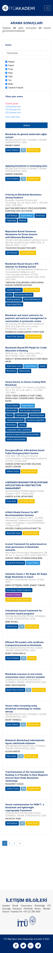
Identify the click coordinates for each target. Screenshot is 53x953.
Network (22, 220)
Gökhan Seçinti (13, 471)
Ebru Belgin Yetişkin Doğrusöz (19, 590)
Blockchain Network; (23, 294)
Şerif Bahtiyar (12, 215)
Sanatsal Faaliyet (15, 87)
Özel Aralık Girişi (12, 117)
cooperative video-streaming (18, 429)
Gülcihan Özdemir (14, 290)
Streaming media (37, 415)
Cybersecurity (24, 371)
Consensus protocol (15, 420)
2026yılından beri (13, 106)
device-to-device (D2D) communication (23, 434)
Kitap (10, 72)
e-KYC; (9, 294)
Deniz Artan (11, 501)
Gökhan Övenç (13, 788)
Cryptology (11, 220)
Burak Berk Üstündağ (15, 563)
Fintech (43, 366)
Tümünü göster (12, 103)
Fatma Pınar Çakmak (15, 336)
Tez (9, 80)
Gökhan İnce (12, 626)
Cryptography (21, 415)
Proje (10, 69)
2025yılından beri (13, 109)
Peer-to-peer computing (30, 410)
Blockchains (12, 410)
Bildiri (10, 84)
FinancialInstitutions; (32, 299)
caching (22, 425)
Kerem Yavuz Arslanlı (15, 690)
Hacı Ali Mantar (13, 658)
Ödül (10, 76)
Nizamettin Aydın (14, 533)
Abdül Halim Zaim (14, 366)
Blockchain (40, 215)
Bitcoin (9, 415)
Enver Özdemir (13, 150)
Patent (11, 65)
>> (20, 843)
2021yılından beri (13, 112)
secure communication (16, 439)
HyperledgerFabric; (14, 304)
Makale (11, 61)
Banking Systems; (14, 299)
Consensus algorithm (35, 420)
